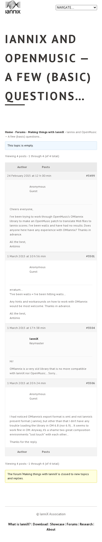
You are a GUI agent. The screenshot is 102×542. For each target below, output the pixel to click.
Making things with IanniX (46, 132)
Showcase (57, 524)
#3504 (90, 328)
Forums (20, 132)
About (51, 529)
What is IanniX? (19, 524)
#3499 (90, 175)
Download (40, 524)
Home (9, 132)
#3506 (90, 383)
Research (86, 524)
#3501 (90, 256)
